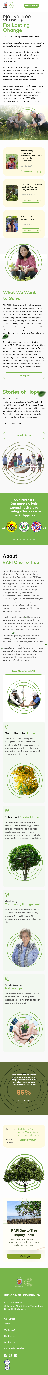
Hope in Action (24, 435)
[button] (31, 172)
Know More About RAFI (23, 671)
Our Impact (24, 375)
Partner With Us (31, 6)
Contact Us (9, 1342)
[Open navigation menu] (42, 5)
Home (7, 1324)
